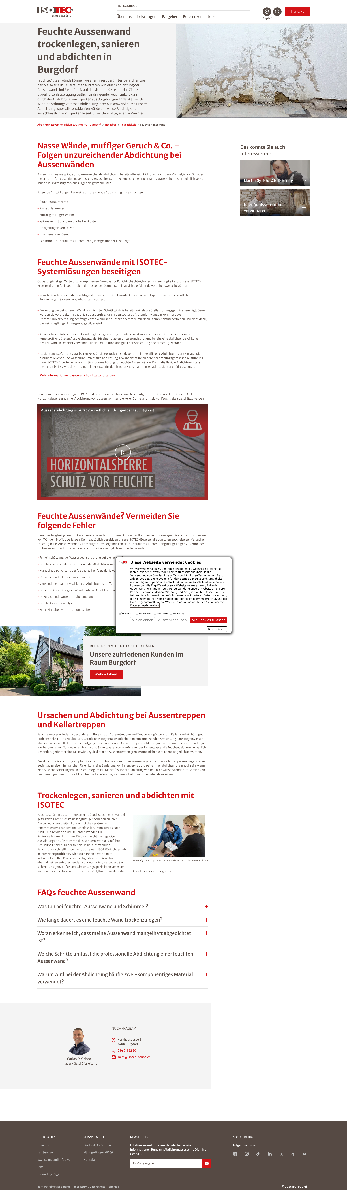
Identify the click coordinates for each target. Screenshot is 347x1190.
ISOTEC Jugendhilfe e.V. (53, 1159)
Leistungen (45, 1152)
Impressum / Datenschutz (89, 1186)
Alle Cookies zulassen (208, 620)
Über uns (43, 1145)
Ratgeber (110, 124)
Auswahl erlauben (172, 620)
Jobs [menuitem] (211, 16)
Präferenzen (145, 613)
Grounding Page (48, 1174)
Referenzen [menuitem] (193, 16)
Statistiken (162, 613)
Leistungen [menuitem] (147, 16)
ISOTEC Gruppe (127, 5)
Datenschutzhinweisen (144, 605)
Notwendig (127, 613)
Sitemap (114, 1186)
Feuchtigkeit (128, 124)
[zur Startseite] (55, 12)
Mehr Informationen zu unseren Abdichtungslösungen (77, 375)
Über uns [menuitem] (124, 16)
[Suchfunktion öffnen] (277, 11)
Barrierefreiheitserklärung (53, 1186)
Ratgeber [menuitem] (169, 16)
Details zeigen (215, 629)
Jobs (40, 1167)
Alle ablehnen (142, 620)
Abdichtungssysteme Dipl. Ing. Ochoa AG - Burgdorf (69, 124)
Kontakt (297, 12)
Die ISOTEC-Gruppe (97, 1145)
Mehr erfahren (106, 674)
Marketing (178, 613)
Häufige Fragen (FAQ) (98, 1152)
